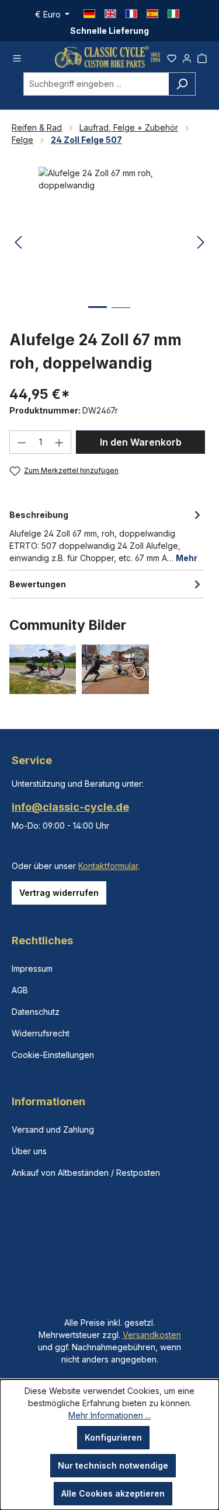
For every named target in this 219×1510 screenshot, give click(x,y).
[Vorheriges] (18, 243)
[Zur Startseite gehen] (107, 57)
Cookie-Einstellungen (53, 1055)
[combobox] (96, 84)
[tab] (106, 535)
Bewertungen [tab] (37, 584)
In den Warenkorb (141, 442)
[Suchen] (182, 84)
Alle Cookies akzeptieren (113, 1493)
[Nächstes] (201, 243)
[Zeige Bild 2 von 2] (121, 316)
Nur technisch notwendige (113, 1465)
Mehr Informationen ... (109, 1415)
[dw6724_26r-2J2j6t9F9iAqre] (109, 232)
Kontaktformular (108, 866)
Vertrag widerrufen (59, 893)
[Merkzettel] (171, 56)
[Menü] (17, 56)
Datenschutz (36, 1012)
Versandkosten (152, 1335)
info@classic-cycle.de (70, 807)
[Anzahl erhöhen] (59, 442)
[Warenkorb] (202, 56)
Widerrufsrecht (40, 1033)
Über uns (29, 1151)
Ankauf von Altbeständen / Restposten (86, 1173)
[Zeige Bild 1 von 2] (97, 315)
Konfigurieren (113, 1437)
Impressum (32, 968)
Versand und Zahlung (53, 1129)
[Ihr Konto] (187, 56)
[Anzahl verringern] (21, 442)
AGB (20, 990)
